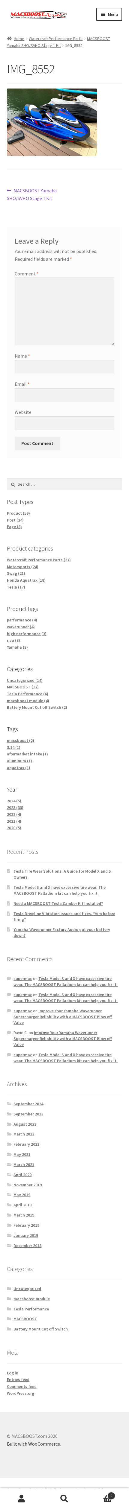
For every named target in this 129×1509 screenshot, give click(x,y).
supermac (23, 978)
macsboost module (32, 1298)
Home (19, 38)
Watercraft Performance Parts (55, 38)
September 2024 (28, 1103)
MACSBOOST (25, 1318)
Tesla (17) (16, 587)
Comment (27, 274)
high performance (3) (26, 633)
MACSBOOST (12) (23, 687)
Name (22, 356)
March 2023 (24, 1134)
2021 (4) (14, 821)
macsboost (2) (20, 740)
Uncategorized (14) (25, 680)
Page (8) (14, 526)
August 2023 (25, 1124)
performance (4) (22, 620)
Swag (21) (16, 573)
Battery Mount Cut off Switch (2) (37, 707)
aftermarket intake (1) (27, 754)
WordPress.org (20, 1393)
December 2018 (27, 1245)
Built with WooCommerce (33, 1444)
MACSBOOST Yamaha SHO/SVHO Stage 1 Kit (32, 194)
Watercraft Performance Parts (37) (39, 560)
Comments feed (22, 1386)
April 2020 (23, 1174)
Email (22, 384)
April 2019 (23, 1205)
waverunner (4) (21, 626)
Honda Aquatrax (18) (26, 580)
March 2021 (24, 1164)
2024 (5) (14, 801)
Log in (12, 1373)
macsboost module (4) (28, 700)
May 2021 (22, 1154)
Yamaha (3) (17, 647)
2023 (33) (15, 807)
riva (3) (13, 640)
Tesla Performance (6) (27, 693)
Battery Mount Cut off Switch (41, 1329)
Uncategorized (27, 1288)
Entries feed (18, 1379)
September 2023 (28, 1114)
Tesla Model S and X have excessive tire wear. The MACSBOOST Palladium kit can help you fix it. (60, 890)
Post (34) (15, 520)
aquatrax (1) (18, 767)
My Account (21, 1499)
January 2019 (26, 1235)
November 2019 (28, 1185)
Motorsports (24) (22, 566)
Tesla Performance (31, 1309)
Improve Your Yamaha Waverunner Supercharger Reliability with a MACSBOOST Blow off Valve (63, 1016)
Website (23, 412)
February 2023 (26, 1144)
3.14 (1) (13, 747)
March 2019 (24, 1215)
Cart (99, 1493)
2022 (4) (14, 814)
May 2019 (22, 1194)
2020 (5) (14, 827)
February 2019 (26, 1225)
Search (64, 1499)
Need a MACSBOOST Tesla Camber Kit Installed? (58, 903)
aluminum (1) (19, 760)
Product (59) (18, 513)
